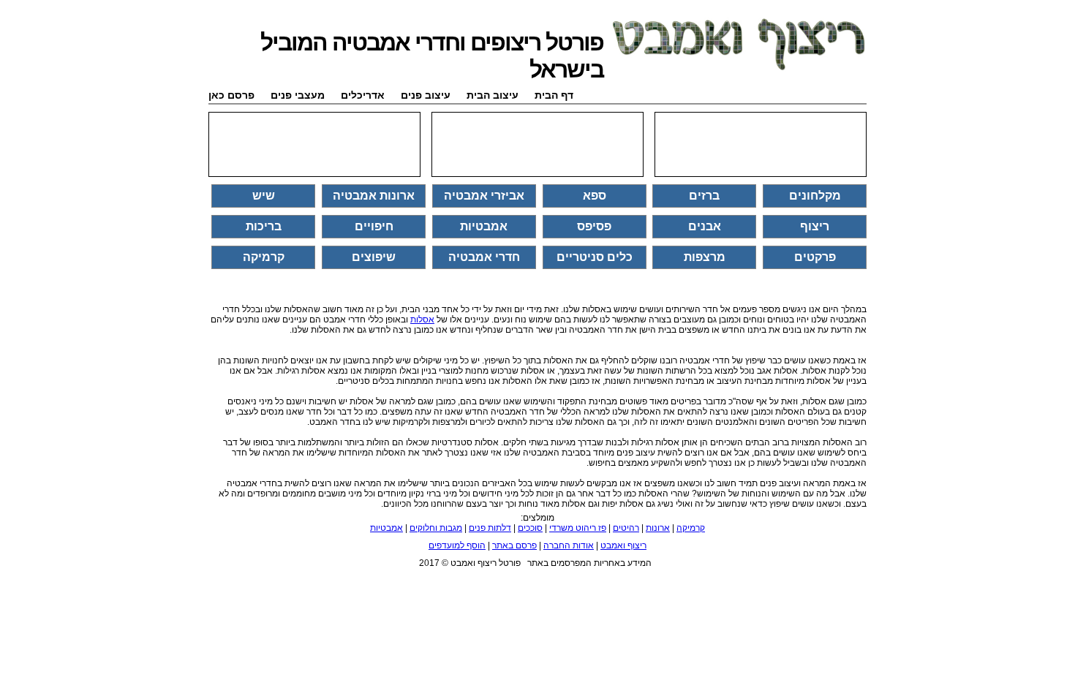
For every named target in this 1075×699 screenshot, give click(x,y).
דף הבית (554, 95)
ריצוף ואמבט (623, 545)
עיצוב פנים (425, 95)
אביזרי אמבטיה (484, 195)
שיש (263, 195)
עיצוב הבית (492, 95)
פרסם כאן (231, 95)
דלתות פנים (490, 528)
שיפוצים (374, 257)
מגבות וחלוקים (436, 528)
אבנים (704, 226)
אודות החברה (568, 545)
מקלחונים (815, 195)
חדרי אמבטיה (484, 257)
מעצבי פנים (298, 95)
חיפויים (374, 226)
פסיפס (594, 226)
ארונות (658, 528)
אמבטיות (484, 226)
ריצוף (814, 226)
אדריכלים (363, 95)
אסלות (422, 319)
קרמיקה (263, 257)
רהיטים (626, 528)
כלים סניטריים (595, 257)
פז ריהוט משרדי (577, 528)
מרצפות (704, 257)
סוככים (530, 528)
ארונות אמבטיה (374, 195)
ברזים (704, 195)
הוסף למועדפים (457, 545)
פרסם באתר (514, 545)
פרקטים (815, 257)
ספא (594, 195)
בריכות (264, 226)
